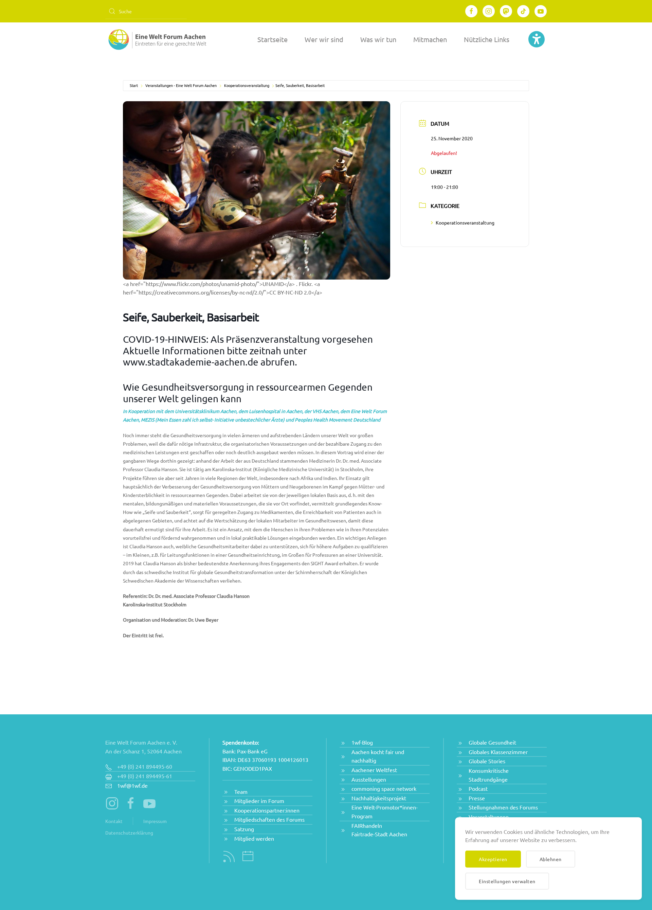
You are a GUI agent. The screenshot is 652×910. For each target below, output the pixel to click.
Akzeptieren (493, 859)
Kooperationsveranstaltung (246, 85)
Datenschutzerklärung (129, 832)
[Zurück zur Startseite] (156, 39)
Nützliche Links (486, 39)
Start (134, 85)
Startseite (272, 39)
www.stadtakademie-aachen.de (190, 362)
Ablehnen (551, 859)
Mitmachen (430, 39)
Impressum (155, 821)
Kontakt (114, 821)
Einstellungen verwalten (507, 881)
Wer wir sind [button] (324, 39)
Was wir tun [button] (378, 39)
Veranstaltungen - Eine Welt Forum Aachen (181, 85)
